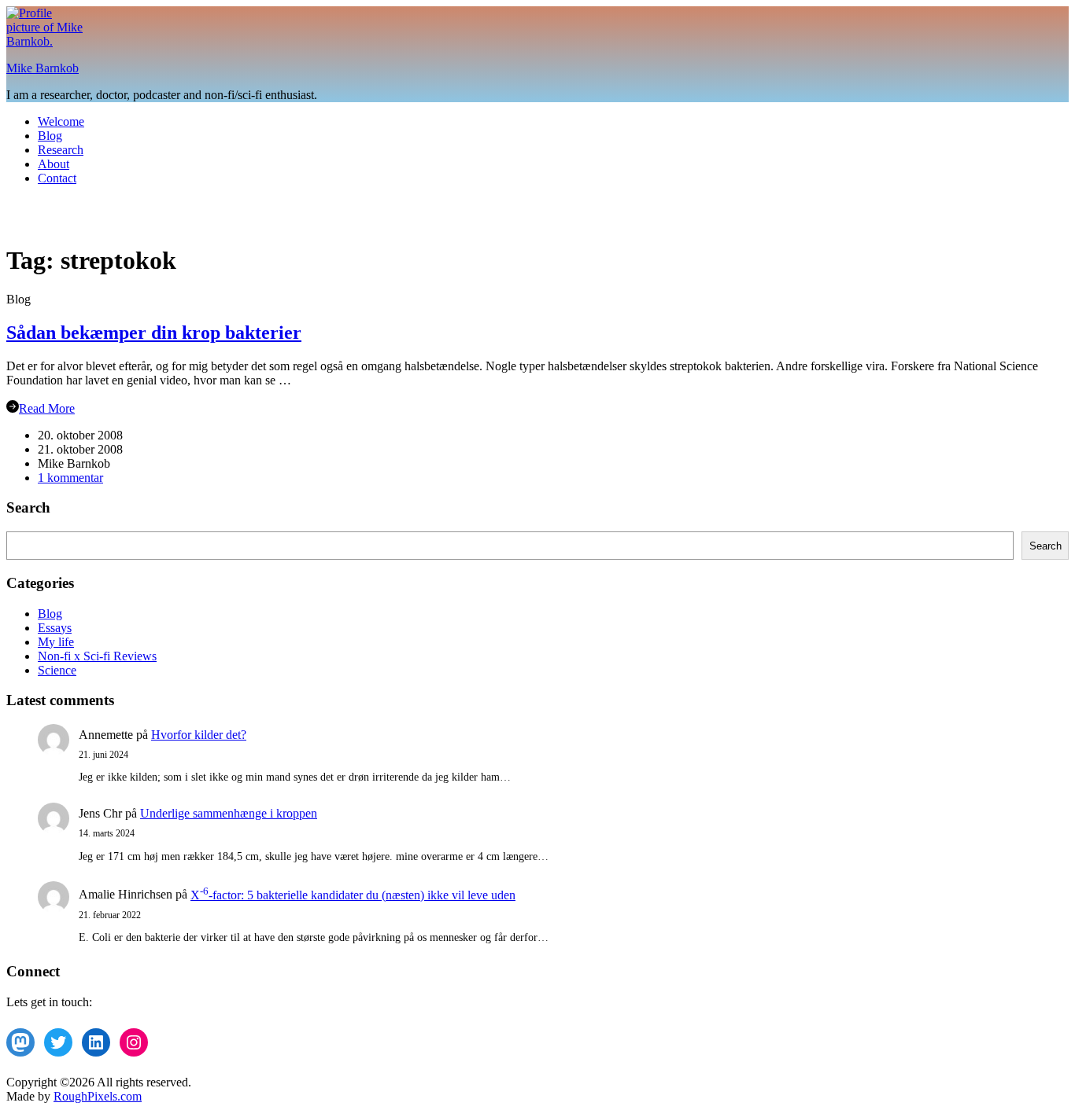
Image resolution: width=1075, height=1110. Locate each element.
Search (1045, 546)
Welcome (61, 121)
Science (57, 670)
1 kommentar (70, 477)
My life (56, 642)
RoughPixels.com (98, 1096)
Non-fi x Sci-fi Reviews (97, 656)
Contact (57, 178)
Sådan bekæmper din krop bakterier (153, 332)
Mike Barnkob (42, 68)
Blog (50, 135)
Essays (55, 627)
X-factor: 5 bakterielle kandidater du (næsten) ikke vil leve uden (352, 895)
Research (60, 149)
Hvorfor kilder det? (198, 734)
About (53, 164)
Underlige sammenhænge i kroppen (228, 813)
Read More (47, 408)
